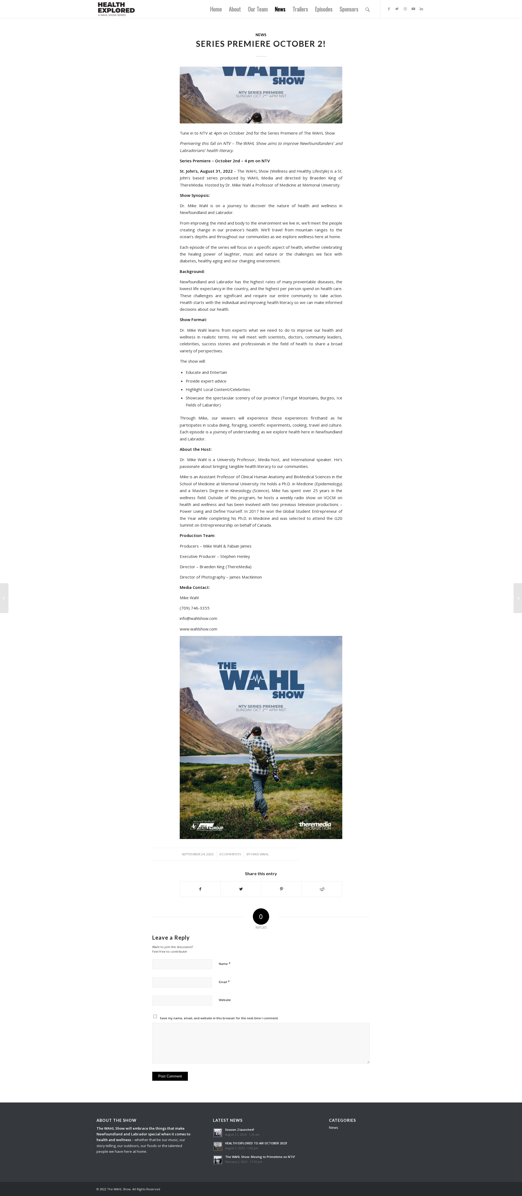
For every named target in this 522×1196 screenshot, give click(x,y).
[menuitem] (216, 9)
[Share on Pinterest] (281, 889)
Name (225, 963)
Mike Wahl (260, 854)
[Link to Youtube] (413, 9)
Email (224, 981)
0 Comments (230, 854)
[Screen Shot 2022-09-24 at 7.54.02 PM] (261, 95)
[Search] (367, 9)
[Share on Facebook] (200, 889)
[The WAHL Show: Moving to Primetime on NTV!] (518, 598)
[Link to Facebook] (389, 9)
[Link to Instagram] (405, 9)
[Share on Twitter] (241, 889)
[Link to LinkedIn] (421, 9)
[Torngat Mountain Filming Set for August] (4, 598)
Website (225, 1000)
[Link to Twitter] (397, 9)
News (261, 35)
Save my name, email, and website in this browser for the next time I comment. (219, 1018)
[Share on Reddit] (322, 889)
